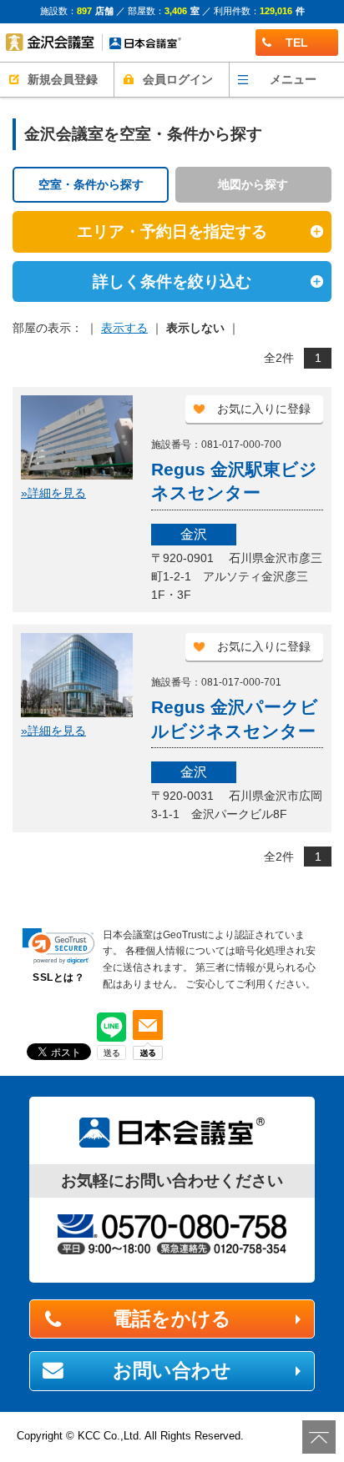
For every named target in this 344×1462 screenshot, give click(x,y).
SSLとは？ (58, 977)
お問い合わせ (172, 1370)
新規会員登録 (63, 79)
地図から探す (253, 184)
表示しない (195, 327)
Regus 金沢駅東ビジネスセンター (234, 481)
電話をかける (172, 1318)
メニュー (293, 79)
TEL (297, 42)
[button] (58, 946)
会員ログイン (178, 79)
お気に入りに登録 (264, 408)
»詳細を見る (53, 493)
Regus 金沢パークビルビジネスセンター (234, 719)
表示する (124, 327)
